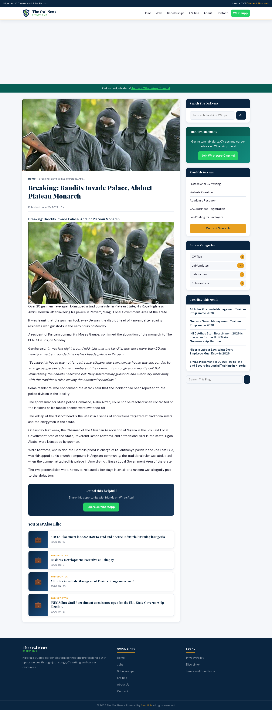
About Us (123, 684)
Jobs (159, 13)
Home (148, 13)
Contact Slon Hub (257, 3)
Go (241, 115)
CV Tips (194, 13)
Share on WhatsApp (101, 507)
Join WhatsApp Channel (218, 155)
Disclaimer (193, 664)
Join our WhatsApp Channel (150, 88)
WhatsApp (240, 13)
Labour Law (217, 274)
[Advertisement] (136, 52)
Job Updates (217, 265)
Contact (222, 13)
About (208, 13)
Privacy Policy (195, 658)
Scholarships (175, 13)
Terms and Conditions (200, 671)
